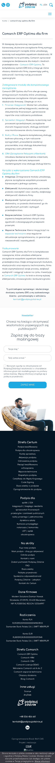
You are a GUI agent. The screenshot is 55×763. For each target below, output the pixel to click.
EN (45, 5)
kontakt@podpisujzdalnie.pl (27, 299)
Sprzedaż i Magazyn (15, 120)
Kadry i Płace (11, 135)
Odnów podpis (28, 555)
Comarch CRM (27, 661)
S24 (31, 503)
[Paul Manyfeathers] (27, 746)
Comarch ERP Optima (30, 65)
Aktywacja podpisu (27, 458)
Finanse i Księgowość (15, 105)
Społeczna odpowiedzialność (27, 576)
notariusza (22, 527)
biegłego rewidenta (34, 506)
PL (41, 5)
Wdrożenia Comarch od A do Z (27, 668)
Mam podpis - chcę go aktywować (28, 551)
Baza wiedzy (27, 569)
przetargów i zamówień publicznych (27, 513)
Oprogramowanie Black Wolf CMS (28, 739)
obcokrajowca (27, 535)
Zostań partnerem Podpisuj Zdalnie (27, 562)
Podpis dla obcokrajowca (27, 450)
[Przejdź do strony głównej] (27, 5)
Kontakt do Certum (27, 583)
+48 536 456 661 (28, 717)
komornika (33, 527)
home (4, 21)
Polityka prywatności (27, 573)
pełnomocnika (36, 517)
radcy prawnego (20, 517)
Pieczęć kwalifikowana (27, 465)
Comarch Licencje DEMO (27, 665)
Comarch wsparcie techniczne (27, 672)
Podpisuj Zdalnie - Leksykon (27, 580)
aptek (30, 531)
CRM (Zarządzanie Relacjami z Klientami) (25, 154)
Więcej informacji (42, 761)
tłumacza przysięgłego (27, 524)
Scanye (27, 691)
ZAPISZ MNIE (28, 385)
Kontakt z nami (27, 558)
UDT (24, 531)
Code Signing (27, 482)
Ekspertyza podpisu (27, 475)
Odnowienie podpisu (27, 461)
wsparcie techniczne (15, 234)
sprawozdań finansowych (27, 510)
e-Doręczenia (27, 468)
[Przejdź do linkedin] (27, 727)
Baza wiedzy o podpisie (27, 486)
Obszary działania (27, 675)
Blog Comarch (27, 679)
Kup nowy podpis (27, 548)
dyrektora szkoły (27, 520)
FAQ (27, 566)
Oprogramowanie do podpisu (27, 489)
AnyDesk (27, 695)
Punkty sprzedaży (27, 454)
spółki (25, 503)
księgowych (17, 506)
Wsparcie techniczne (27, 472)
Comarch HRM (27, 658)
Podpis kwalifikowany (27, 447)
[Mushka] (27, 750)
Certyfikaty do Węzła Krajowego (27, 479)
